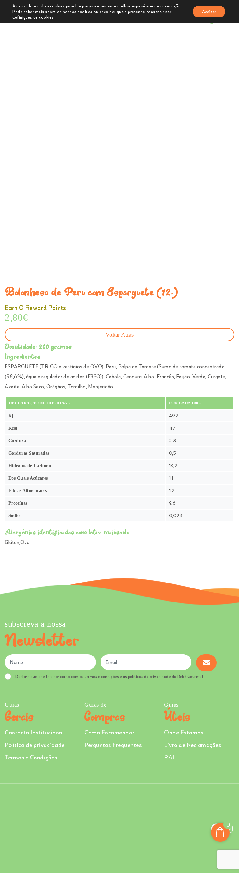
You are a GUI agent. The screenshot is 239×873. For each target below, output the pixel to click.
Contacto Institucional (34, 732)
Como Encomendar (109, 732)
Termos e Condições (31, 757)
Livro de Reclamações (192, 745)
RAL (170, 757)
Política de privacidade (35, 745)
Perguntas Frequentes (113, 745)
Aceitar (209, 11)
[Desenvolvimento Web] (119, 827)
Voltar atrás (119, 334)
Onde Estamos (183, 732)
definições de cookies (33, 17)
